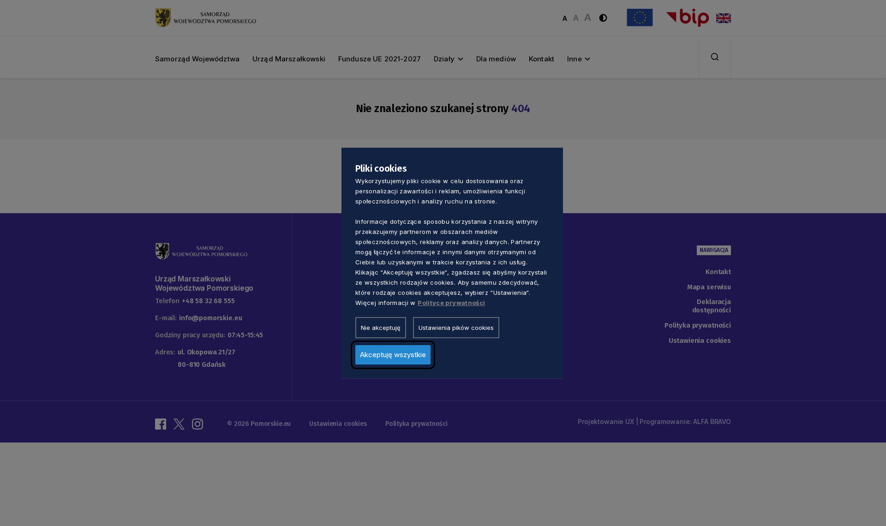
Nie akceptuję (381, 327)
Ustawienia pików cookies (456, 327)
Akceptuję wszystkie (393, 354)
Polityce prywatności (451, 302)
